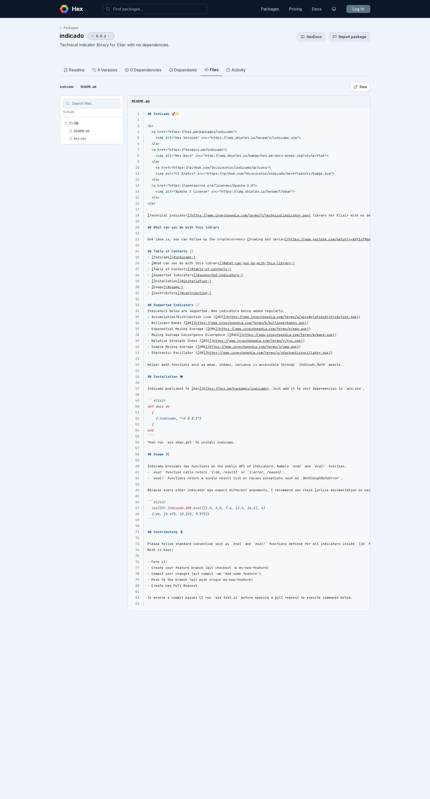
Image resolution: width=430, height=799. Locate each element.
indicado (72, 35)
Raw (363, 87)
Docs (317, 8)
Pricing (295, 8)
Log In (358, 8)
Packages (270, 8)
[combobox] (155, 9)
